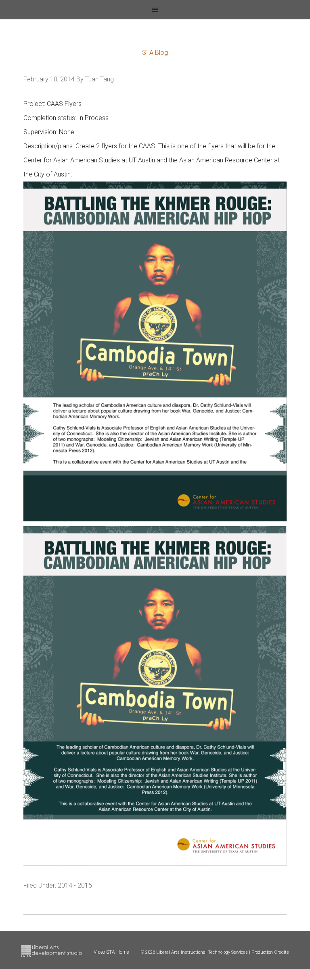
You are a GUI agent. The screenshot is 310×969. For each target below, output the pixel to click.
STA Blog (155, 52)
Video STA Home (111, 952)
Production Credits (270, 952)
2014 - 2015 (75, 885)
